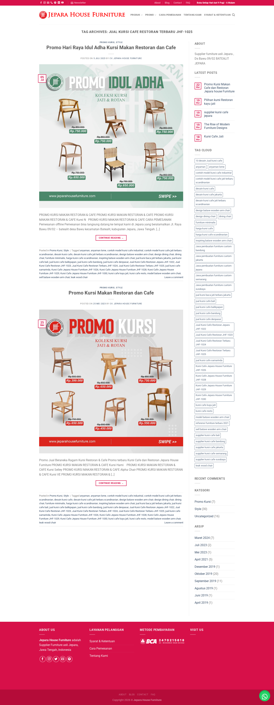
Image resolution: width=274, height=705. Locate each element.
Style (119, 42)
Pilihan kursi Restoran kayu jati (218, 101)
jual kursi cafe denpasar (115, 262)
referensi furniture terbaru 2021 (212, 423)
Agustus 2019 (204, 588)
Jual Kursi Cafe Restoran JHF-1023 (214, 334)
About (157, 2)
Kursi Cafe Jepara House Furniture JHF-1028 (123, 269)
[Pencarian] (233, 14)
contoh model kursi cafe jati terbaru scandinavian (214, 180)
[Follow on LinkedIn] (59, 2)
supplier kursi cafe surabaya (211, 459)
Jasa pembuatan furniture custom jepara (214, 267)
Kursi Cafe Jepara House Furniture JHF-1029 (214, 387)
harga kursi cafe (204, 228)
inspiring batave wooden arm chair (117, 258)
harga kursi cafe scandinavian (82, 258)
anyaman (85, 250)
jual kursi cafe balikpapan (62, 262)
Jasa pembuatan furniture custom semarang (214, 277)
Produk (135, 14)
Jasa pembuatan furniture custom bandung (214, 248)
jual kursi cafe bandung (90, 262)
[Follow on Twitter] (56, 659)
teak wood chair (79, 277)
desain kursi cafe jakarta (209, 194)
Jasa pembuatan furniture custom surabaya (214, 287)
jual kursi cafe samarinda (209, 360)
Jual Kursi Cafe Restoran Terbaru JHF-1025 (141, 265)
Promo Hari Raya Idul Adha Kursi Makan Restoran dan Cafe (111, 47)
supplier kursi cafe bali (208, 435)
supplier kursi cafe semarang (211, 453)
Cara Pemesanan (170, 14)
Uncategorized (204, 516)
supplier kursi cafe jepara (216, 114)
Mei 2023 (201, 552)
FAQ (188, 2)
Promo (149, 14)
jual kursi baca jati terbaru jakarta (153, 258)
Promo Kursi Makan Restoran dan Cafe (111, 293)
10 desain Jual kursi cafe (209, 160)
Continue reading (111, 238)
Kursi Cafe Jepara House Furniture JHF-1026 (74, 269)
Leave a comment (173, 277)
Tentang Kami (192, 14)
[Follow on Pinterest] (55, 2)
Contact (178, 2)
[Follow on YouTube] (62, 2)
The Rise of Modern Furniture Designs (217, 126)
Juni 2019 (201, 595)
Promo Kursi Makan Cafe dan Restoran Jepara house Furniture (219, 88)
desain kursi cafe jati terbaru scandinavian (96, 254)
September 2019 (205, 581)
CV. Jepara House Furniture (126, 58)
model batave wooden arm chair (164, 273)
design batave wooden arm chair (136, 254)
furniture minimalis (55, 258)
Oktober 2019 (203, 574)
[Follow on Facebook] (41, 2)
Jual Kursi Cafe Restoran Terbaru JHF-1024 (95, 265)
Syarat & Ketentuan (217, 14)
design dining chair (164, 254)
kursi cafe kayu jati (118, 273)
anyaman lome (98, 250)
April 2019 (201, 602)
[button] (264, 695)
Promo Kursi (107, 42)
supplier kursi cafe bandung (210, 441)
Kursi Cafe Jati (213, 136)
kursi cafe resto (138, 273)
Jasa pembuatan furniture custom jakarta (214, 258)
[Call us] (52, 2)
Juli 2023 (201, 545)
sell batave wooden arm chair (54, 277)
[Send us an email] (48, 2)
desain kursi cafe (63, 254)
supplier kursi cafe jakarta (209, 447)
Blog (167, 2)
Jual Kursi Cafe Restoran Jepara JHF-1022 (152, 262)
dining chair (225, 216)
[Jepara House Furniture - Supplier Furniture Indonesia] (82, 15)
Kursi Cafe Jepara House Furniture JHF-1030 (83, 273)
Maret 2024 (202, 538)
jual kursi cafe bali (205, 301)
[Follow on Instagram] (44, 2)
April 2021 (201, 559)
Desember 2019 (205, 566)
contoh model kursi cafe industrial (125, 250)
